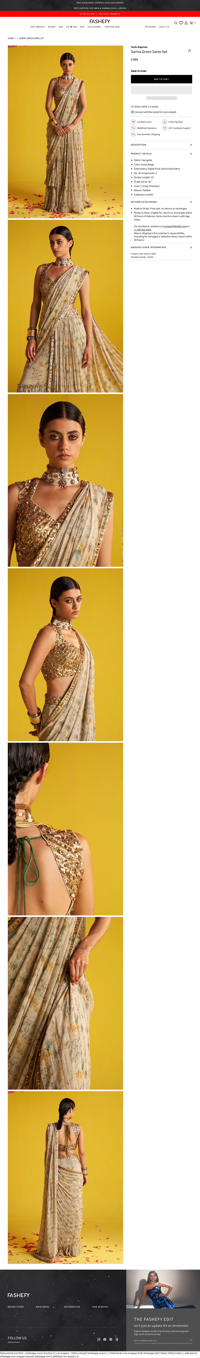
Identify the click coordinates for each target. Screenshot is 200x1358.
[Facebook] (104, 1339)
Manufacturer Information (148, 247)
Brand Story (16, 1306)
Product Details (141, 153)
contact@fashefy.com (175, 226)
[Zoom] (13, 212)
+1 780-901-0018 (142, 229)
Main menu (42, 1306)
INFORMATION (72, 1306)
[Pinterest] (110, 1339)
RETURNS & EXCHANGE (144, 201)
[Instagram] (99, 1339)
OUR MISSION (100, 1306)
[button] (52, 27)
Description (138, 144)
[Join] (189, 1340)
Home (11, 38)
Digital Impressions (14, 1342)
